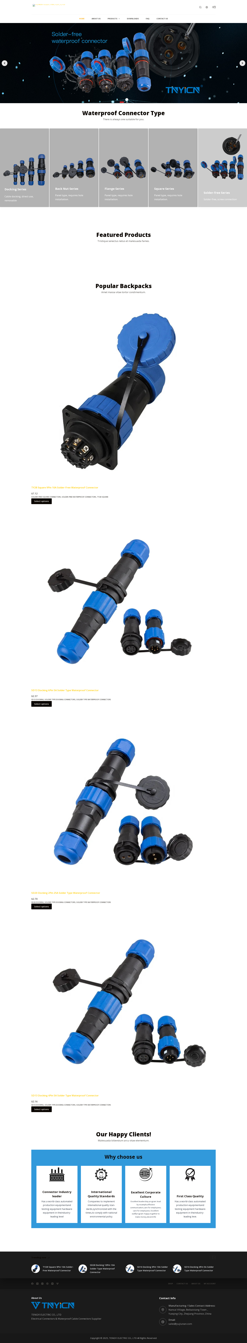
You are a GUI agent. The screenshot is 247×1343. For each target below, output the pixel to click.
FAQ (147, 18)
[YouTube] (52, 1284)
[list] (123, 63)
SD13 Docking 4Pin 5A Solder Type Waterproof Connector (65, 1095)
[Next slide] (242, 63)
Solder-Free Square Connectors (46, 497)
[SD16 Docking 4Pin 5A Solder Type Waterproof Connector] (177, 1268)
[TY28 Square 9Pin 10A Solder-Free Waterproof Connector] (123, 393)
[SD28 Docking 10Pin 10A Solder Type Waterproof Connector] (82, 1268)
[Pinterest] (47, 1284)
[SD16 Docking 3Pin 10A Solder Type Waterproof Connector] (130, 1268)
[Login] (207, 7)
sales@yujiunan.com (180, 1323)
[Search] (200, 7)
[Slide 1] (120, 102)
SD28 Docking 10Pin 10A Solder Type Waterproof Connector (102, 1269)
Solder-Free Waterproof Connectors (79, 497)
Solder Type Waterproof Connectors (93, 699)
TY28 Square (102, 497)
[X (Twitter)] (37, 1284)
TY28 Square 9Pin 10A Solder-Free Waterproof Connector (64, 487)
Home (81, 18)
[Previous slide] (4, 63)
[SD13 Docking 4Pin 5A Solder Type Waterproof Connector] (123, 1001)
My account (210, 1284)
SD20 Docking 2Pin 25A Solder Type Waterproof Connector (65, 892)
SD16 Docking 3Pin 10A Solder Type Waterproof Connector (152, 1268)
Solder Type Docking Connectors (60, 699)
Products (112, 18)
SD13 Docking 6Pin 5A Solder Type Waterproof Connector (65, 690)
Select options (41, 501)
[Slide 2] (125, 102)
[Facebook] (32, 1284)
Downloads (133, 18)
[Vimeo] (57, 1284)
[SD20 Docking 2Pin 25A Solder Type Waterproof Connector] (123, 799)
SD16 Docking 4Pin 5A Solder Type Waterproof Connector (199, 1268)
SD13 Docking (37, 699)
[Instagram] (42, 1284)
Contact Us (162, 18)
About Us (96, 18)
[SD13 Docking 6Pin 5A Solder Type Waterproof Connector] (123, 596)
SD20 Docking (37, 902)
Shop (170, 1284)
